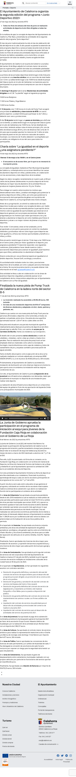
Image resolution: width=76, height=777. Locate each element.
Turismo (6, 720)
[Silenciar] (45, 418)
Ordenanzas (42, 699)
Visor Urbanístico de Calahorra (12, 706)
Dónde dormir (7, 739)
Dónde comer (7, 735)
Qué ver (5, 727)
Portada (5, 8)
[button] (73, 8)
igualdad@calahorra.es (26, 269)
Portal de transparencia (46, 710)
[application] (25, 406)
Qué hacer (6, 731)
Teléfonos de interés (45, 714)
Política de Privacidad (67, 761)
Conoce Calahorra (8, 691)
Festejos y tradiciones (10, 702)
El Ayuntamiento (47, 684)
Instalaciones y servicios (10, 695)
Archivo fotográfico (9, 699)
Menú (70, 4)
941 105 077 (50, 733)
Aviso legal (59, 759)
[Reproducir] (3, 418)
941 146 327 (46, 736)
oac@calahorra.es (45, 740)
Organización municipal (46, 695)
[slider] (23, 418)
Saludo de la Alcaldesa (46, 691)
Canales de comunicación (48, 744)
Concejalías (42, 706)
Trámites (41, 702)
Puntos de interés (8, 746)
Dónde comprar (7, 742)
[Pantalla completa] (48, 418)
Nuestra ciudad (11, 684)
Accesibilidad (48, 759)
